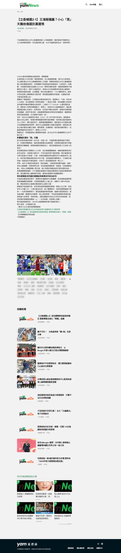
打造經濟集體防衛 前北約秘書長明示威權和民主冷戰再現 (38, 209)
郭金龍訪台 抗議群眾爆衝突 (62, 517)
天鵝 (32, 290)
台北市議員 (50, 286)
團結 (19, 286)
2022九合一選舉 (29, 286)
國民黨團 (56, 293)
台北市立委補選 (32, 279)
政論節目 (41, 286)
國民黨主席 (21, 293)
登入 (100, 4)
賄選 (49, 293)
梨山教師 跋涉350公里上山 (62, 495)
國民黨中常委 (41, 282)
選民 (64, 286)
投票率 (20, 290)
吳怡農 (50, 279)
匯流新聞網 (20, 28)
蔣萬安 (26, 282)
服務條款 (71, 548)
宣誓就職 (55, 290)
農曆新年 (31, 293)
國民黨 (63, 279)
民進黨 (51, 282)
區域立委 (64, 290)
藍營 (56, 279)
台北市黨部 (60, 282)
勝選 (26, 290)
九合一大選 (41, 293)
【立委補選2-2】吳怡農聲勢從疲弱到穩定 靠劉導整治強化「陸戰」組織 (44, 212)
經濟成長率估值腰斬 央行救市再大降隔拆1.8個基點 (25, 517)
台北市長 (21, 297)
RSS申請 (93, 4)
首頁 (18, 12)
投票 (58, 286)
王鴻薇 (42, 279)
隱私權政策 (80, 548)
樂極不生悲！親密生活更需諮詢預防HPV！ (44, 517)
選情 (32, 282)
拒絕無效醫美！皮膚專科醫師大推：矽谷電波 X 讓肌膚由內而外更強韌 (44, 495)
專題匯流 (21, 279)
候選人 (47, 290)
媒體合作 (99, 548)
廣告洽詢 (90, 548)
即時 (22, 12)
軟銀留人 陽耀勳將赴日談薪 (25, 495)
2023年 (39, 290)
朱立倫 (64, 293)
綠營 (19, 282)
